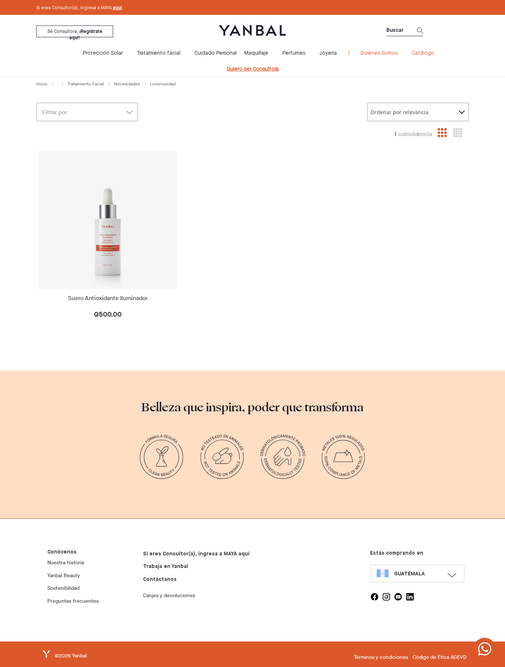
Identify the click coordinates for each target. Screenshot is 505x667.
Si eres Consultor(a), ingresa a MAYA (79, 8)
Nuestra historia (65, 562)
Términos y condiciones (381, 657)
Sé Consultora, (74, 33)
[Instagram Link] (386, 596)
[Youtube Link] (398, 596)
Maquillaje (256, 53)
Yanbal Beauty (63, 575)
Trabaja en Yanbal (165, 566)
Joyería (328, 53)
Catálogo (423, 53)
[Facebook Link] (374, 596)
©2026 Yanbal (71, 655)
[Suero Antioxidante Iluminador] (107, 220)
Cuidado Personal (215, 53)
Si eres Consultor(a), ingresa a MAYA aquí (196, 554)
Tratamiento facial (158, 53)
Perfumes (293, 53)
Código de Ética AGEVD (440, 657)
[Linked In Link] (410, 596)
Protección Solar (103, 53)
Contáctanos (160, 579)
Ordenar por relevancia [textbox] (399, 112)
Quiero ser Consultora (253, 69)
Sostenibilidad (63, 588)
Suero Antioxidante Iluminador (108, 298)
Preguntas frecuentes (73, 601)
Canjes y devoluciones (169, 595)
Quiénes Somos (379, 53)
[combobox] (418, 112)
